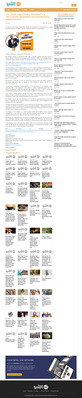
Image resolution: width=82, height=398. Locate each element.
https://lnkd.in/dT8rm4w (11, 83)
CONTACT (32, 9)
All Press (24, 9)
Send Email (11, 137)
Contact (37, 391)
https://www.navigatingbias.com (13, 65)
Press (24, 391)
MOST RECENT (15, 9)
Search (74, 5)
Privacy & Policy (55, 391)
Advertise (30, 391)
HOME (8, 9)
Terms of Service (45, 391)
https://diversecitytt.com (16, 145)
